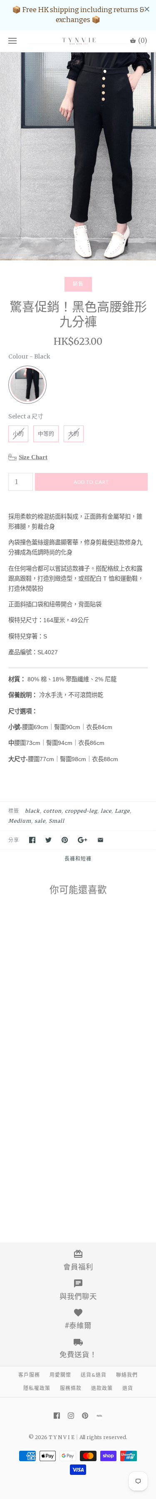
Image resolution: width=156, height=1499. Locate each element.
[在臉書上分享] (32, 840)
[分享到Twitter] (48, 840)
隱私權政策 (36, 1388)
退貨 (127, 1388)
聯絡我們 (127, 1375)
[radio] (27, 385)
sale (40, 821)
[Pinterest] (85, 1415)
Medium (19, 821)
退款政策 (102, 1388)
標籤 (13, 811)
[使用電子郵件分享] (100, 840)
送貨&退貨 (93, 1375)
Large (122, 811)
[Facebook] (57, 1415)
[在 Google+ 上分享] (82, 840)
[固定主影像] (65, 840)
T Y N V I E (61, 1437)
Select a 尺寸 (25, 416)
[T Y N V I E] (78, 41)
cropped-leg (81, 811)
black (32, 811)
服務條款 (71, 1388)
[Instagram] (71, 1415)
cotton (52, 811)
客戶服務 (29, 1375)
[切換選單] (12, 41)
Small (56, 821)
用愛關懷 (60, 1375)
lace (106, 811)
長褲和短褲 (78, 859)
